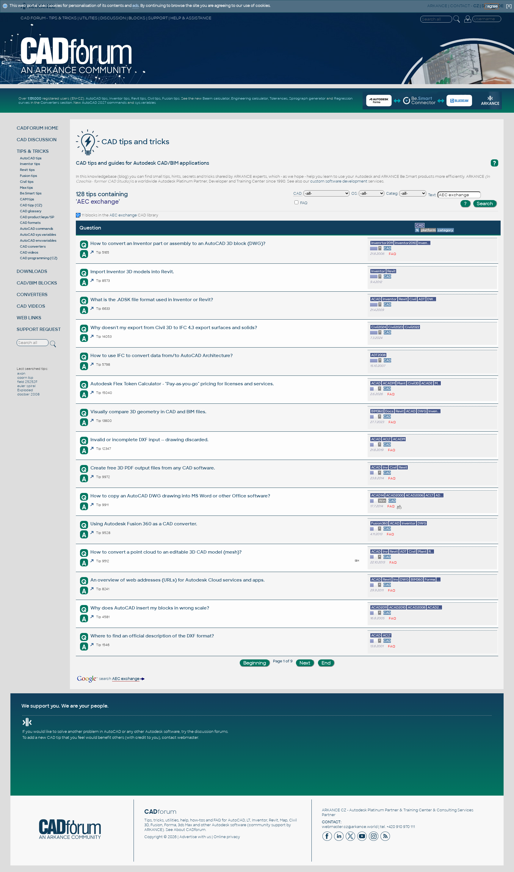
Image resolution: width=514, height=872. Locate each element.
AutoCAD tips (97, 98)
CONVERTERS (32, 294)
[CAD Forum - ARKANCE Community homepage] (76, 73)
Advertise (188, 837)
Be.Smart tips (31, 193)
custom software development (338, 181)
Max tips (26, 188)
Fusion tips (171, 98)
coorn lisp (25, 377)
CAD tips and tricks (134, 141)
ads (135, 5)
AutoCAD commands (36, 229)
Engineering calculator (249, 98)
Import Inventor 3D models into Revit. (132, 271)
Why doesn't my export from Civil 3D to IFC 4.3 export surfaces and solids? (173, 327)
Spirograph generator (307, 98)
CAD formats (30, 223)
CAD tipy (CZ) (31, 205)
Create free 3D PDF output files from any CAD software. (152, 468)
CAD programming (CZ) (38, 258)
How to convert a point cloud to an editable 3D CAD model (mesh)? (166, 552)
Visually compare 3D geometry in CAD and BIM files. (148, 411)
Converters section (56, 102)
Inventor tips (119, 98)
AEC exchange (123, 215)
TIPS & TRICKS (33, 151)
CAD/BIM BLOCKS (37, 283)
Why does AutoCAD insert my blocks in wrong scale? (149, 608)
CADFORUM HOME (37, 128)
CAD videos (29, 252)
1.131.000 (34, 98)
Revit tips (138, 98)
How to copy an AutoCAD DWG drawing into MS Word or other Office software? (180, 496)
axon (21, 373)
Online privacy (227, 837)
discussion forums (211, 731)
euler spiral (26, 386)
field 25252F (27, 382)
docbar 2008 (28, 394)
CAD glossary (30, 211)
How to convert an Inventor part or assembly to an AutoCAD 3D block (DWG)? (177, 243)
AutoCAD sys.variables (38, 234)
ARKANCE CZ (334, 810)
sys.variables (145, 102)
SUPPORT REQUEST (39, 329)
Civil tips (154, 98)
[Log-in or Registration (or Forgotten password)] (467, 23)
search (119, 678)
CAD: (298, 193)
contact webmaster (180, 737)
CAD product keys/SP (37, 217)
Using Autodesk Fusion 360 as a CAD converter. (143, 524)
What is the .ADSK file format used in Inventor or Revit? (151, 299)
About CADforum (190, 829)
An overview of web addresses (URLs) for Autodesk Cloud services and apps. (177, 580)
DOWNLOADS (32, 271)
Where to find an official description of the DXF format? (152, 636)
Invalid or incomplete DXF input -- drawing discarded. (149, 439)
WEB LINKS (29, 317)
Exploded (25, 390)
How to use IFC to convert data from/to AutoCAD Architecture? (161, 355)
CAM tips (27, 199)
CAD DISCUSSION (37, 139)
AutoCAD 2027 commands (104, 102)
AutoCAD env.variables (38, 240)
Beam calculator (216, 98)
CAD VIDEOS (31, 306)
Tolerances (278, 98)
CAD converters (33, 246)
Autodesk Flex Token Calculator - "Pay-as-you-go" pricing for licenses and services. (182, 383)
